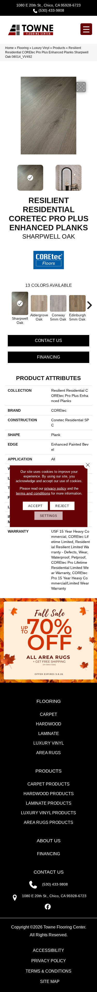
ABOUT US (49, 840)
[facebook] (47, 907)
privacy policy (55, 488)
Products (59, 48)
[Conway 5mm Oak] (58, 303)
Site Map (49, 981)
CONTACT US (49, 872)
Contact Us (48, 340)
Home (9, 48)
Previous (7, 175)
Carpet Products (48, 784)
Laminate (48, 733)
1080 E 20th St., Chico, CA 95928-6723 (48, 5)
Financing (48, 357)
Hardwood (48, 724)
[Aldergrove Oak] (39, 303)
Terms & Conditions (48, 971)
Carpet (48, 714)
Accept (35, 506)
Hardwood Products (49, 793)
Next (89, 175)
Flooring (23, 48)
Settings (48, 515)
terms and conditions (33, 493)
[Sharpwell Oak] (19, 303)
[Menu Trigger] (86, 29)
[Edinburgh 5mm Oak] (77, 303)
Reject (62, 506)
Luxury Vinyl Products (48, 813)
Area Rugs (48, 753)
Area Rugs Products (48, 822)
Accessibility (48, 950)
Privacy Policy (48, 961)
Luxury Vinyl (40, 48)
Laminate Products (48, 803)
